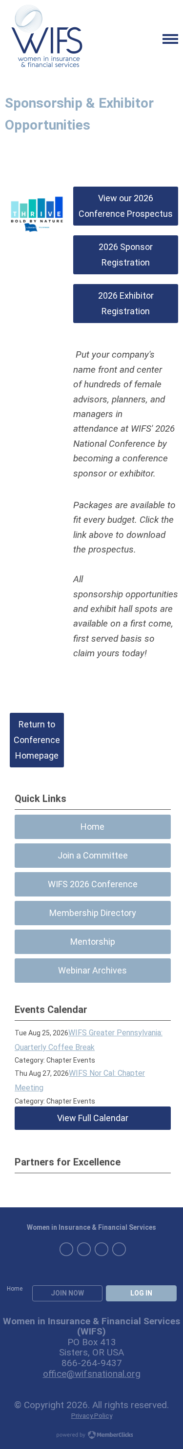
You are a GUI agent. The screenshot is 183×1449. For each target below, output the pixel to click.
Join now (67, 1293)
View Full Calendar (92, 1118)
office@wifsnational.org (92, 1373)
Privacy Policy (91, 1415)
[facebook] (84, 1249)
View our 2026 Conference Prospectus (126, 206)
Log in (141, 1293)
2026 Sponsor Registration (126, 254)
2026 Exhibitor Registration (126, 303)
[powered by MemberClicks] (91, 1436)
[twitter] (119, 1249)
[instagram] (101, 1249)
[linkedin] (66, 1249)
